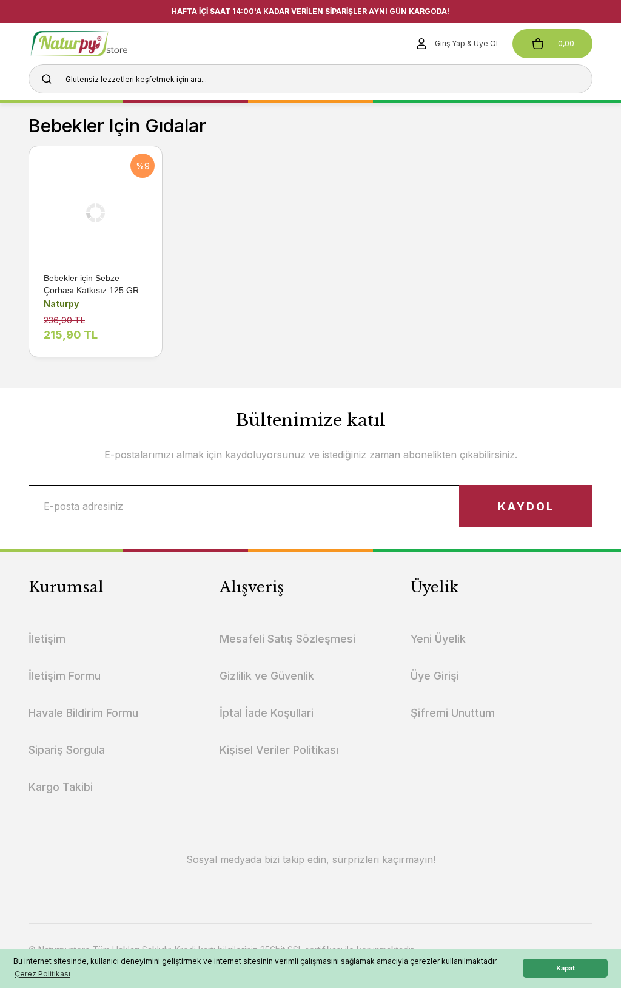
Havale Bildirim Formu (83, 712)
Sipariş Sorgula (67, 749)
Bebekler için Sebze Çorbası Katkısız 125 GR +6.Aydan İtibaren (91, 284)
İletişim (47, 638)
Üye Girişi (435, 675)
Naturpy (61, 304)
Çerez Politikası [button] (42, 973)
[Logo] (97, 43)
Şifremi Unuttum (453, 712)
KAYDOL (526, 506)
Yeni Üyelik (438, 638)
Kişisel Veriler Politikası (279, 749)
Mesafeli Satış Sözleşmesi (287, 638)
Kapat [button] (565, 968)
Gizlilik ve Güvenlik (267, 675)
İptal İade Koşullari (267, 712)
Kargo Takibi (61, 786)
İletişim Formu (65, 675)
